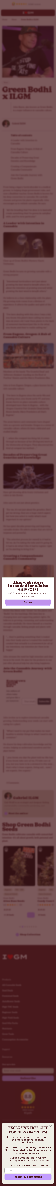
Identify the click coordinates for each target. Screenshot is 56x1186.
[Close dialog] (50, 1126)
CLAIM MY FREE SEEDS (28, 1177)
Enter (28, 602)
